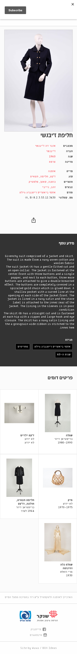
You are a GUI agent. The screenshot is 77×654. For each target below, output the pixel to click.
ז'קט (53, 176)
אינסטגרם (36, 635)
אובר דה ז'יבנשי (45, 146)
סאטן (43, 182)
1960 (52, 156)
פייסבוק (36, 629)
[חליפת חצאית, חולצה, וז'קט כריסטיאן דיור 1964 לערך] (19, 478)
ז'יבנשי (51, 151)
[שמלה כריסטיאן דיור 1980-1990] (58, 413)
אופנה (52, 171)
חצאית (34, 176)
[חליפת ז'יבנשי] (38, 80)
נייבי (45, 187)
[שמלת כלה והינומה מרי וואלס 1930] (58, 542)
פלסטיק (33, 182)
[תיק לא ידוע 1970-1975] (58, 478)
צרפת (52, 162)
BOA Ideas (49, 648)
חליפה (44, 176)
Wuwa (35, 648)
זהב (53, 187)
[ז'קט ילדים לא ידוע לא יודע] (19, 413)
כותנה (52, 182)
